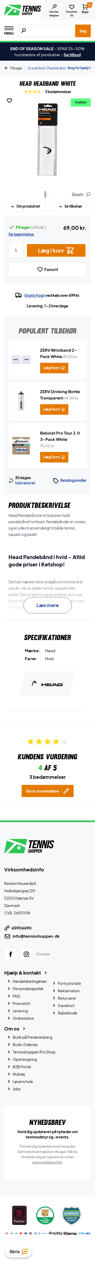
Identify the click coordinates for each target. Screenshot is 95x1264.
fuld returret (25, 483)
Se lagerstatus (21, 234)
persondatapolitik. (47, 1162)
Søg (83, 30)
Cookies (43, 954)
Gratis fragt (34, 295)
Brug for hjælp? (79, 68)
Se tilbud (72, 54)
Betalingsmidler (73, 480)
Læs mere (47, 605)
